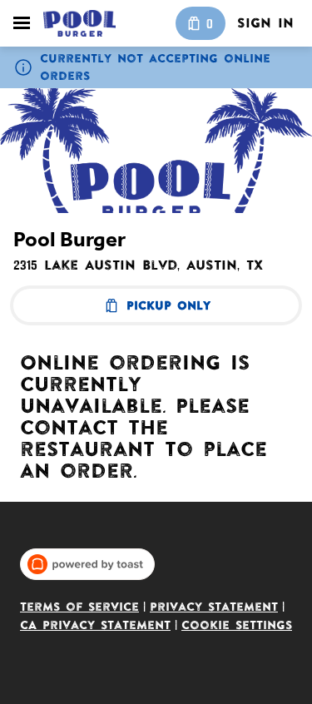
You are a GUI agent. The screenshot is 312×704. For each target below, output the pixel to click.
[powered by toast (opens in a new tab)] (87, 564)
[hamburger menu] (21, 23)
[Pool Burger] (79, 23)
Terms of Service (79, 607)
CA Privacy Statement (95, 625)
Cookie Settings (236, 625)
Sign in (265, 23)
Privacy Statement (214, 607)
